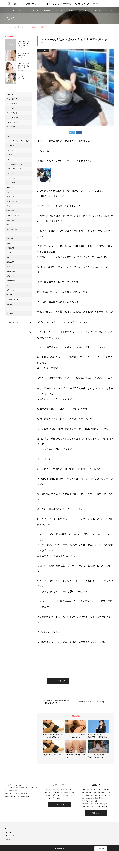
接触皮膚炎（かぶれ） (12, 215)
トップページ (8, 832)
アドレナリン (10, 108)
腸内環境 (9, 266)
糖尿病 (8, 243)
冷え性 (8, 192)
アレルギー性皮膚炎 (12, 113)
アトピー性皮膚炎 (43, 50)
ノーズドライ (10, 173)
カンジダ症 (9, 155)
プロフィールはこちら (58, 681)
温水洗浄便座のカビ (12, 229)
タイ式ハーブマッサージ (13, 169)
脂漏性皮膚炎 (10, 262)
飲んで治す (9, 304)
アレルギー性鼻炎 (11, 122)
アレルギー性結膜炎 (12, 117)
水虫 (7, 224)
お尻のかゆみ (10, 145)
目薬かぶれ (9, 238)
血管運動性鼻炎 (11, 280)
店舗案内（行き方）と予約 (47, 11)
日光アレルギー (11, 220)
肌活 (7, 257)
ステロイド (9, 159)
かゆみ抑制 (9, 150)
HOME (5, 828)
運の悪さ (9, 285)
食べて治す (9, 294)
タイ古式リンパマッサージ (14, 164)
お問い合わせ (72, 10)
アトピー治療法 (11, 11)
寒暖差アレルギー (11, 201)
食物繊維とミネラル (12, 299)
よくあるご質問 (96, 11)
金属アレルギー (11, 290)
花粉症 (8, 276)
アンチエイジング (11, 136)
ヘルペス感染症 (11, 183)
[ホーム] (5, 27)
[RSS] (5, 848)
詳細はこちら (59, 804)
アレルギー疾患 (11, 127)
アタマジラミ (10, 94)
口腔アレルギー (11, 197)
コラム (84, 10)
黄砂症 (8, 308)
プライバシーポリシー (11, 836)
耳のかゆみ (9, 252)
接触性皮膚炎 (10, 211)
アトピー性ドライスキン (13, 99)
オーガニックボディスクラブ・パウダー (18, 141)
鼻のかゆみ (9, 313)
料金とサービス (23, 11)
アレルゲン (9, 131)
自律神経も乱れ (11, 271)
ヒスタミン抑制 (11, 178)
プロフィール (108, 10)
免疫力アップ (10, 187)
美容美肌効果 (10, 248)
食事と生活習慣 (35, 11)
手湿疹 (8, 206)
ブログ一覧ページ (59, 11)
